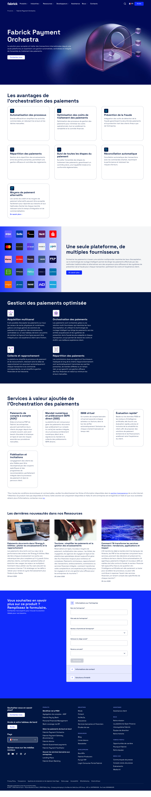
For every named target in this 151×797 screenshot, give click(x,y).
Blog (80, 737)
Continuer (77, 660)
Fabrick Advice (48, 741)
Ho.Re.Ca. (81, 717)
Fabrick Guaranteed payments (55, 744)
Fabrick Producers (85, 756)
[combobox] (99, 633)
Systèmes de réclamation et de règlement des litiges (43, 781)
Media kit (117, 769)
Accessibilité (74, 781)
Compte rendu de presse (123, 763)
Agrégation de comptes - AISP (54, 714)
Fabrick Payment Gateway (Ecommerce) (53, 736)
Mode (80, 711)
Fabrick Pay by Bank (51, 717)
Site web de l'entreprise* (79, 618)
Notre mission (118, 720)
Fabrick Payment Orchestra (53, 732)
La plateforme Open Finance (124, 724)
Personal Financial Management (55, 721)
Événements (118, 766)
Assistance (75, 4)
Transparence (22, 781)
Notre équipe (118, 750)
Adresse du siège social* (79, 639)
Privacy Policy (11, 781)
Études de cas (83, 727)
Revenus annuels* (77, 649)
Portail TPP (82, 760)
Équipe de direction (121, 730)
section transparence (119, 493)
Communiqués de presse (123, 760)
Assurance (82, 721)
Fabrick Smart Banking (52, 761)
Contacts (94, 4)
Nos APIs (81, 753)
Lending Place (48, 758)
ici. (44, 498)
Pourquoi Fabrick (120, 747)
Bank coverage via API (51, 724)
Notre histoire (118, 734)
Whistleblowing (84, 781)
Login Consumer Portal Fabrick (90, 763)
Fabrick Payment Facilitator (53, 748)
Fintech (81, 714)
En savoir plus (15, 214)
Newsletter (82, 743)
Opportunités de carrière (123, 743)
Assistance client (120, 711)
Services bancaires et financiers (90, 724)
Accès (139, 4)
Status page (65, 781)
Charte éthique (95, 781)
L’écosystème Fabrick (121, 727)
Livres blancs (83, 740)
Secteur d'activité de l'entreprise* (82, 629)
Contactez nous (16, 57)
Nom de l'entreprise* (78, 608)
